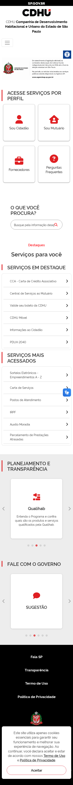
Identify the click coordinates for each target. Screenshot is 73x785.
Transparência (36, 670)
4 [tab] (41, 546)
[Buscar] (56, 224)
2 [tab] (32, 546)
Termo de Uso (36, 683)
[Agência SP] (43, 77)
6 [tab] (47, 636)
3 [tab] (36, 546)
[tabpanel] (36, 509)
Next (69, 509)
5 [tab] (45, 546)
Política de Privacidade (37, 696)
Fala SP (37, 657)
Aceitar (36, 770)
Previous (4, 509)
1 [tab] (28, 546)
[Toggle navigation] (7, 42)
